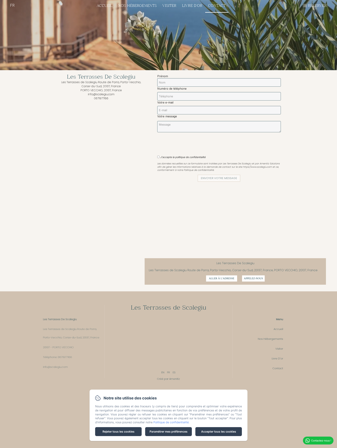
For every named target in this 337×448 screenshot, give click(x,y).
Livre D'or (192, 6)
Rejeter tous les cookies (118, 431)
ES (174, 372)
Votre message (167, 116)
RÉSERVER (317, 6)
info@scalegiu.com (55, 367)
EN (162, 372)
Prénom (162, 76)
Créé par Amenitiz (168, 379)
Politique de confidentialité (171, 422)
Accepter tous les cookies (218, 431)
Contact (217, 6)
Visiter (169, 6)
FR (168, 372)
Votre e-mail (165, 102)
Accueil (105, 6)
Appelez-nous (253, 278)
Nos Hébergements (137, 6)
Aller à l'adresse (221, 278)
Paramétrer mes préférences (168, 431)
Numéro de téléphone (172, 88)
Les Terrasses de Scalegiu (168, 308)
